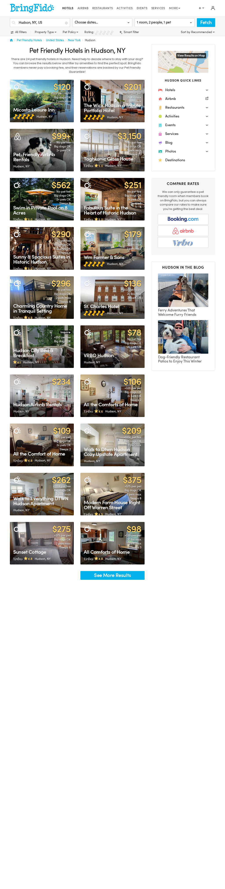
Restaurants (102, 8)
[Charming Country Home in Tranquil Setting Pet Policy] (42, 297)
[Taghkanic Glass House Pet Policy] (112, 150)
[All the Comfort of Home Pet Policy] (42, 445)
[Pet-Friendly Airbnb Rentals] (42, 150)
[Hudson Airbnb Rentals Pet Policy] (42, 395)
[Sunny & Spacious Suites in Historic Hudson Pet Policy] (42, 248)
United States (55, 40)
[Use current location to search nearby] (67, 22)
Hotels (68, 8)
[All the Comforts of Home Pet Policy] (112, 395)
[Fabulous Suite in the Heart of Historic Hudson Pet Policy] (112, 199)
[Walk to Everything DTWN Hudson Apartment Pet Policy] (42, 494)
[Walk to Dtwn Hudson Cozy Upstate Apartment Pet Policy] (112, 445)
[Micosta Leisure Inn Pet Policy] (42, 101)
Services (158, 8)
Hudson (90, 40)
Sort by (186, 32)
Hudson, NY (44, 117)
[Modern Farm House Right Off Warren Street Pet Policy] (112, 494)
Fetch (206, 22)
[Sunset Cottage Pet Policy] (42, 543)
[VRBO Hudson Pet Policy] (112, 346)
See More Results (112, 575)
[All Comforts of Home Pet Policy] (112, 543)
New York (74, 40)
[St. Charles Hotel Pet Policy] (112, 297)
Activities (124, 8)
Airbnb (83, 8)
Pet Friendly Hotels (29, 40)
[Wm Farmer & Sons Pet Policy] (112, 248)
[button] (183, 90)
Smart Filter (131, 32)
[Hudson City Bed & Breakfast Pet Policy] (42, 346)
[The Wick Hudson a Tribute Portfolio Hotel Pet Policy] (112, 101)
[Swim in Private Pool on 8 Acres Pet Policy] (42, 199)
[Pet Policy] (17, 87)
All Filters (20, 32)
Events (142, 8)
